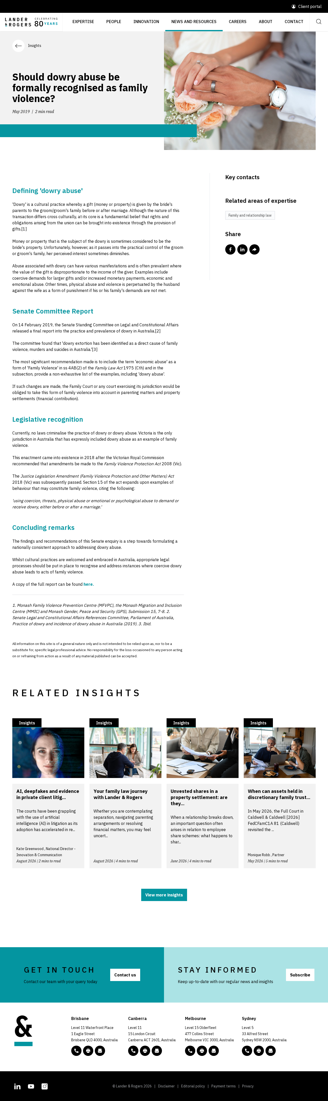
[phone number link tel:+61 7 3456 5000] (76, 1051)
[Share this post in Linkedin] (242, 249)
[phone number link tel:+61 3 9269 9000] (190, 1051)
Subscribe (300, 974)
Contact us (125, 974)
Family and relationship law (250, 215)
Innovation (146, 21)
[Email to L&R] (100, 1051)
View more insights (164, 894)
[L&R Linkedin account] (17, 1086)
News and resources (194, 21)
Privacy (248, 1086)
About (265, 21)
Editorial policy (193, 1086)
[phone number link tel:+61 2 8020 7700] (247, 1051)
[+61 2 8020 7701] (259, 1051)
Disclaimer (166, 1086)
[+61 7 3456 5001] (88, 1051)
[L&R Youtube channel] (31, 1086)
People (113, 21)
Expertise (83, 21)
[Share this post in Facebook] (230, 249)
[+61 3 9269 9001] (202, 1051)
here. (89, 584)
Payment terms (223, 1086)
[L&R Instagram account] (45, 1086)
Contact (294, 21)
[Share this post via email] (254, 249)
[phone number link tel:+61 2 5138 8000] (133, 1051)
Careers (238, 21)
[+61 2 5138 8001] (145, 1051)
